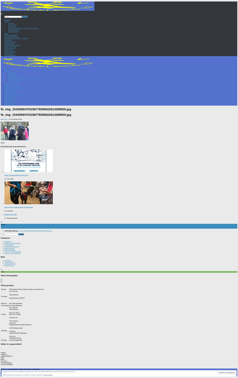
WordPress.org (9, 265)
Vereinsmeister (13, 32)
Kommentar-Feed (10, 264)
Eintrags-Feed (9, 262)
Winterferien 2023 (10, 214)
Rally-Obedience (10, 48)
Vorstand (11, 23)
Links (6, 33)
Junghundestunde (10, 42)
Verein (6, 22)
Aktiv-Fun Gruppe (10, 47)
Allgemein (7, 241)
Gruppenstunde (9, 43)
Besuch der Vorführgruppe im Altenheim (18, 207)
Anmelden (7, 260)
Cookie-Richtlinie (48, 375)
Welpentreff (8, 40)
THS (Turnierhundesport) (12, 251)
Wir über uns (12, 25)
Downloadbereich (10, 55)
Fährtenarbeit (8, 50)
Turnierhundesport (10, 52)
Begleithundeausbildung (12, 45)
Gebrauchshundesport (11, 246)
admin (6, 119)
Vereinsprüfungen (14, 30)
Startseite (7, 20)
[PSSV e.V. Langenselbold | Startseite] (47, 10)
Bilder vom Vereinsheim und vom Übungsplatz (23, 28)
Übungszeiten (9, 53)
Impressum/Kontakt (10, 35)
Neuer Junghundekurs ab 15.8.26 (16, 175)
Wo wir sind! (12, 27)
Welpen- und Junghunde (12, 253)
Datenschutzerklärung (11, 37)
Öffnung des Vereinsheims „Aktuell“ (16, 38)
